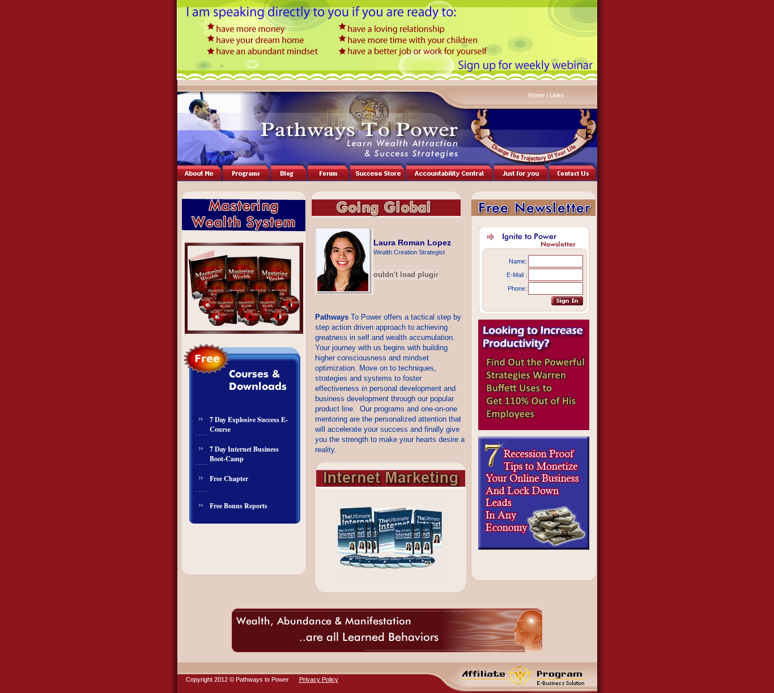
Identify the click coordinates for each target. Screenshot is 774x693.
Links (556, 95)
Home (536, 95)
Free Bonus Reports (238, 506)
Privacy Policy (318, 679)
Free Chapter (229, 478)
